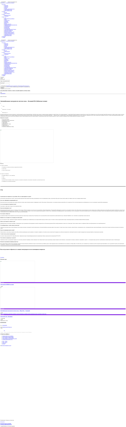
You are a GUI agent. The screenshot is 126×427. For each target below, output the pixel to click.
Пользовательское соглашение (5, 423)
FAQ (4, 93)
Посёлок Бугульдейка (8, 31)
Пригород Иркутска (7, 62)
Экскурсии (6, 7)
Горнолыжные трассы (8, 34)
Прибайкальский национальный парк (10, 24)
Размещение (6, 54)
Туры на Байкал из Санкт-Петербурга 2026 (9, 338)
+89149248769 (4, 325)
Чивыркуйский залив (8, 35)
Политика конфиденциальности (6, 424)
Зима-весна (6, 6)
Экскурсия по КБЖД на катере (7, 284)
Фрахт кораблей (7, 13)
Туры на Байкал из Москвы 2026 (7, 337)
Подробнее (2, 257)
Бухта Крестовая (7, 28)
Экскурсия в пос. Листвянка (6, 316)
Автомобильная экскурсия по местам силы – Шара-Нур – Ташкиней (15, 310)
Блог (3, 55)
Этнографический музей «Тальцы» (10, 29)
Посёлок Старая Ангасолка (8, 32)
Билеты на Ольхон (7, 15)
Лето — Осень (4, 341)
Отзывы (3, 37)
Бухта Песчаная (7, 26)
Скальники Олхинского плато (9, 33)
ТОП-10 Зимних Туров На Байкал (8, 336)
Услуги (3, 14)
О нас (5, 17)
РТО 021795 (2, 421)
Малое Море (6, 22)
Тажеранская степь (7, 25)
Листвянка (6, 21)
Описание (2, 93)
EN (4, 330)
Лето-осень (6, 5)
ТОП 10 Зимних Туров (8, 9)
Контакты (4, 36)
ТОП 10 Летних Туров (8, 10)
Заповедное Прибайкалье (8, 30)
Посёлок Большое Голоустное (9, 70)
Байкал (5, 19)
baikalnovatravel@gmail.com (7, 327)
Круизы (3, 11)
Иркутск (5, 23)
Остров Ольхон (6, 20)
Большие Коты (6, 27)
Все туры (3, 4)
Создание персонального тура (9, 47)
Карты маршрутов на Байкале (9, 18)
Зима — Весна (4, 342)
